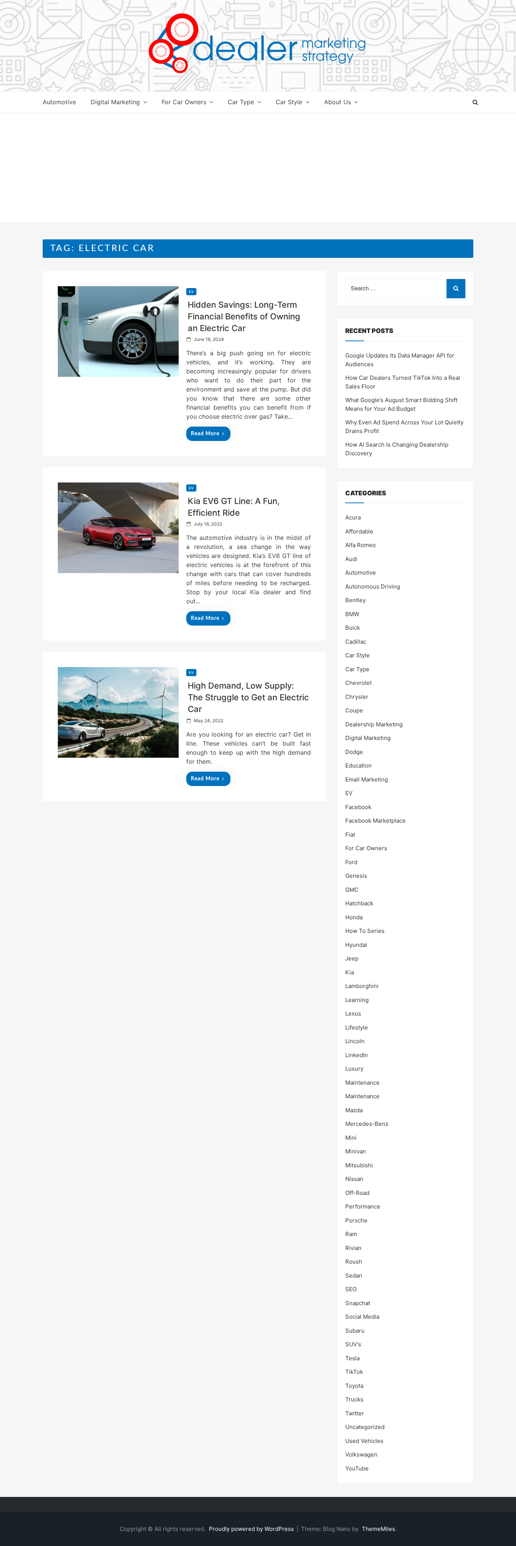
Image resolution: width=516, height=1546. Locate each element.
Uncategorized (365, 1426)
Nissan (354, 1178)
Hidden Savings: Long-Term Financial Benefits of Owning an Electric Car (244, 316)
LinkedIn (356, 1055)
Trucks (354, 1399)
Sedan (353, 1275)
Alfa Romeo (360, 545)
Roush (353, 1261)
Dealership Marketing (374, 724)
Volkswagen (361, 1454)
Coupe (354, 710)
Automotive (59, 102)
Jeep (351, 958)
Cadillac (355, 641)
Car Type (241, 102)
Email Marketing (366, 779)
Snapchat (357, 1303)
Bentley (355, 600)
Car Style (289, 102)
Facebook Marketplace (375, 820)
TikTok (354, 1371)
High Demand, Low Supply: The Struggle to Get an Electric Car (248, 697)
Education (358, 765)
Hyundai (356, 944)
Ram (351, 1234)
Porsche (356, 1220)
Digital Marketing (115, 102)
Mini (351, 1137)
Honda (354, 917)
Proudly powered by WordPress (252, 1528)
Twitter (354, 1413)
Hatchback (359, 903)
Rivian (353, 1248)
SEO (351, 1289)
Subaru (355, 1330)
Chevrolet (358, 682)
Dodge (354, 751)
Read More (205, 433)
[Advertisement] (258, 169)
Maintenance (362, 1082)
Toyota (354, 1385)
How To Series (365, 930)
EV (191, 292)
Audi (351, 559)
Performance (362, 1206)
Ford (351, 862)
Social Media (362, 1316)
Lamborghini (362, 986)
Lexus (353, 1013)
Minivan (355, 1151)
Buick (352, 627)
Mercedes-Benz (366, 1123)
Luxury (354, 1068)
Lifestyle (356, 1027)
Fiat (350, 834)
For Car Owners (184, 102)
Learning (357, 999)
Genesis (356, 875)
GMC (351, 889)
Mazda (354, 1110)
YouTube (357, 1468)
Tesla (352, 1358)
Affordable (359, 531)
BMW (352, 614)
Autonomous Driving (372, 586)
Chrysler (356, 696)
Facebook (358, 807)
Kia (349, 972)
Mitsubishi (359, 1165)
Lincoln (355, 1041)
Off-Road (357, 1192)
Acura (353, 517)
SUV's (353, 1344)
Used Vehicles (364, 1440)
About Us (337, 102)
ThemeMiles (378, 1528)
